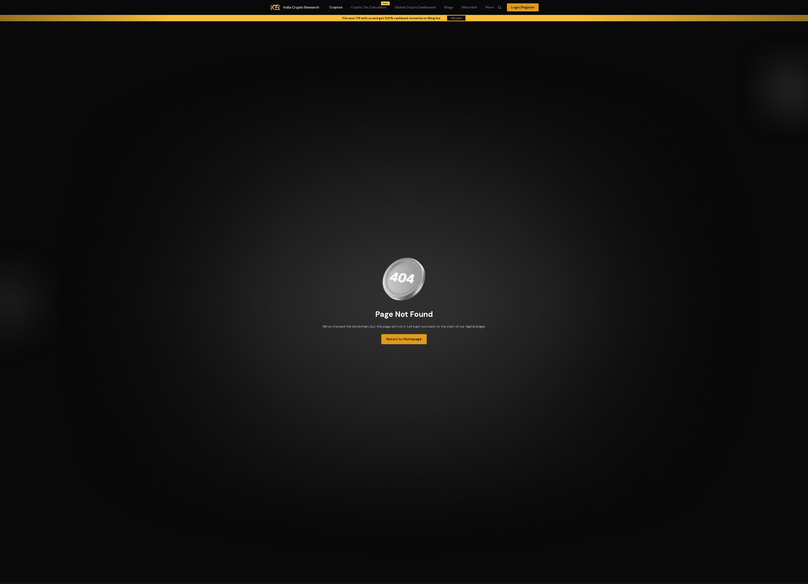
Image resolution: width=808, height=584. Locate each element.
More (489, 7)
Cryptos (335, 7)
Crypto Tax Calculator (368, 7)
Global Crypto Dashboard (415, 7)
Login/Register (523, 7)
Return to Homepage (404, 339)
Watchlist (469, 7)
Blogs (448, 7)
